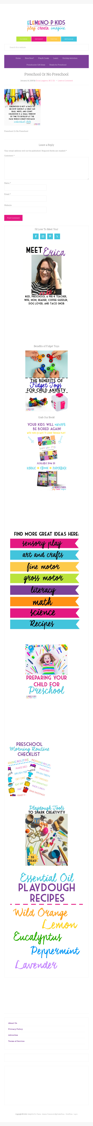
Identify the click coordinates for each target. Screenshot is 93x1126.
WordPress (69, 1114)
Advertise (13, 1035)
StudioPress (61, 1114)
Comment (9, 155)
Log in (76, 1114)
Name (7, 183)
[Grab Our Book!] (46, 490)
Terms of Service (16, 1041)
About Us (12, 1023)
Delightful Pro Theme (34, 1114)
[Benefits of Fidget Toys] (46, 410)
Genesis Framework (48, 1114)
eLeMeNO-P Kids (46, 25)
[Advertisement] (48, 9)
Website (8, 205)
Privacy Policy (15, 1029)
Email (7, 194)
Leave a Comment (65, 80)
